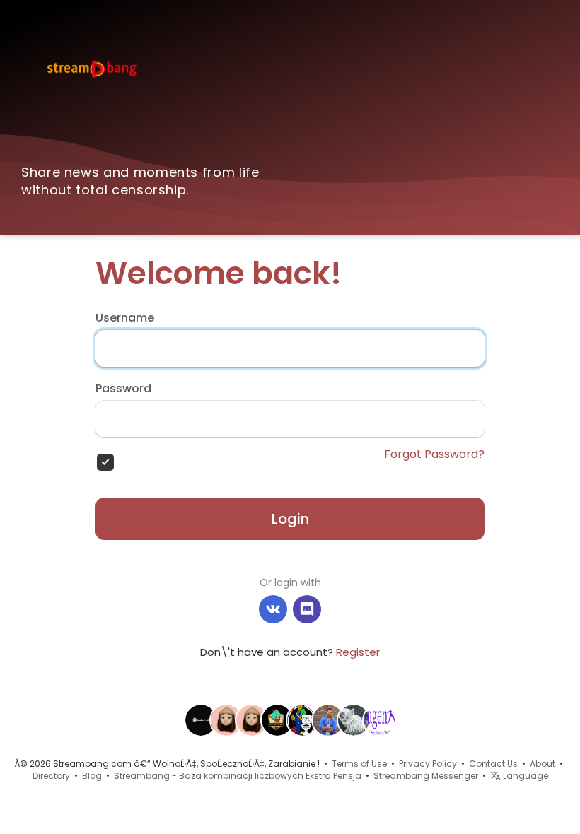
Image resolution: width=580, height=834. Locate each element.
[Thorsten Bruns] (251, 719)
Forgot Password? (434, 454)
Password (123, 389)
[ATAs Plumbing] (302, 719)
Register (358, 652)
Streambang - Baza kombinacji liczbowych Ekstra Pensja (237, 776)
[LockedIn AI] (200, 719)
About (542, 764)
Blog (92, 776)
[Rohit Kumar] (328, 719)
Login (290, 519)
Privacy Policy (428, 764)
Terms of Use (359, 764)
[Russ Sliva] (226, 719)
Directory (51, 776)
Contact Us (493, 764)
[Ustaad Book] (277, 719)
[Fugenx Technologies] (379, 719)
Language (524, 776)
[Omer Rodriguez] (353, 719)
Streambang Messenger (425, 776)
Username (124, 318)
